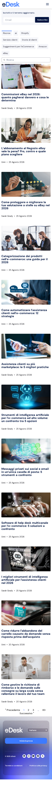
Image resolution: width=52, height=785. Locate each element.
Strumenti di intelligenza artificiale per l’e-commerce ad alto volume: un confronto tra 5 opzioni (25, 418)
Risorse (6, 33)
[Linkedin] (24, 756)
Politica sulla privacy (38, 766)
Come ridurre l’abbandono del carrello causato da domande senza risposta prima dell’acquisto (25, 634)
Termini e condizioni (13, 766)
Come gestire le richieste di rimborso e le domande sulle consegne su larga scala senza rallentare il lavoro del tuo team (23, 689)
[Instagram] (29, 756)
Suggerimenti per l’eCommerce (18, 46)
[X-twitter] (42, 756)
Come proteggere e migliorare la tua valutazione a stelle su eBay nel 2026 (25, 205)
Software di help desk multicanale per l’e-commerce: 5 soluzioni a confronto (24, 526)
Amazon (43, 46)
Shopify (25, 33)
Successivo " (27, 713)
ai (16, 33)
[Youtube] (33, 756)
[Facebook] (38, 756)
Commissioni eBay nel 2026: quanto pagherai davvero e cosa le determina (25, 97)
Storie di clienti (29, 39)
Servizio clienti (10, 39)
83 (43, 710)
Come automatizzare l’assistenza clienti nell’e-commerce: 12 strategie (24, 313)
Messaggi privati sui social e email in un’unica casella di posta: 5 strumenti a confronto (25, 472)
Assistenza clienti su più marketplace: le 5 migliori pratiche (25, 365)
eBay (5, 53)
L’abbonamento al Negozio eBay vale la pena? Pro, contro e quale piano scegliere (23, 151)
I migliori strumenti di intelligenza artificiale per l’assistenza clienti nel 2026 (24, 580)
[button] (37, 730)
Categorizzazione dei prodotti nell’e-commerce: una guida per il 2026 (24, 259)
